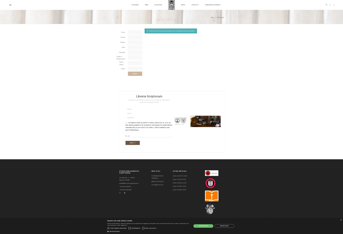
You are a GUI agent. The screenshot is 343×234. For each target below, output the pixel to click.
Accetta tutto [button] (203, 226)
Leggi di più (124, 225)
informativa (143, 128)
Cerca (135, 74)
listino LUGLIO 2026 (179, 179)
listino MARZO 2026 (179, 190)
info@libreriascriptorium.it (128, 183)
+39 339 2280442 (125, 190)
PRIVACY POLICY (157, 181)
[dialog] (171, 226)
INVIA (132, 143)
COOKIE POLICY (157, 185)
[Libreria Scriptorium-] (171, 5)
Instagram (333, 5)
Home (212, 17)
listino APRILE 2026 (179, 186)
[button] (148, 231)
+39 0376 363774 (125, 186)
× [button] (341, 220)
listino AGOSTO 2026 (180, 176)
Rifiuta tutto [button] (224, 226)
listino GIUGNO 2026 (180, 183)
